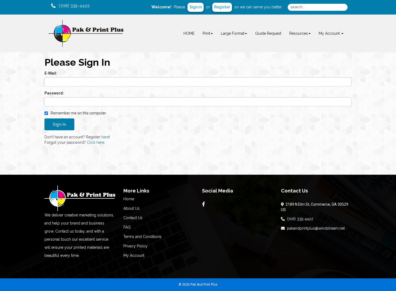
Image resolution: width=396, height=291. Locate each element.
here (105, 137)
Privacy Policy (135, 246)
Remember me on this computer (78, 113)
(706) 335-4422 (299, 219)
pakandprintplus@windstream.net (315, 228)
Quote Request (268, 33)
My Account (133, 255)
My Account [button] (330, 33)
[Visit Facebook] (204, 204)
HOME (188, 33)
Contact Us (133, 218)
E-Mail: (50, 73)
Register (222, 7)
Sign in (195, 7)
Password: (54, 93)
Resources (298, 33)
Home (128, 199)
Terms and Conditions (142, 236)
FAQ (127, 227)
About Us (131, 208)
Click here (95, 142)
